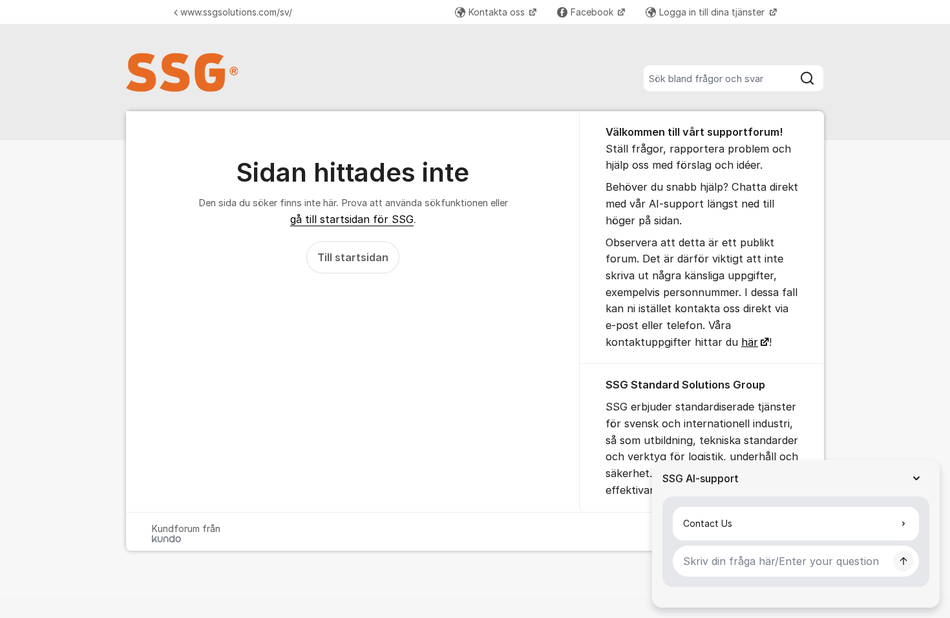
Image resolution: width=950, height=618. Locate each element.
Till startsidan (352, 257)
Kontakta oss (498, 11)
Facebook (593, 11)
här (749, 342)
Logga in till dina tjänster (713, 11)
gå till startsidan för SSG (352, 219)
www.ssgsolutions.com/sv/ (236, 11)
